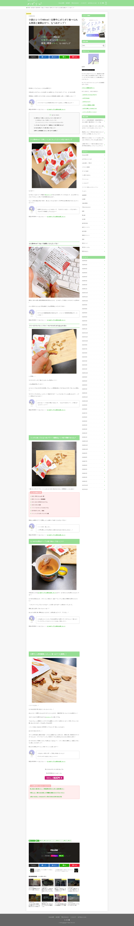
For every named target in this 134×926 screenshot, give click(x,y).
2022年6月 (84, 312)
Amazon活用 (61, 3)
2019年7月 (84, 413)
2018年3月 (84, 477)
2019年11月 (85, 397)
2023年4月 (84, 280)
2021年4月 (84, 361)
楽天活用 (68, 3)
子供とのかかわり (75, 3)
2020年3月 (84, 393)
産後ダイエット (86, 235)
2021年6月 (84, 352)
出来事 (83, 199)
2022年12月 (85, 292)
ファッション (85, 179)
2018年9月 (84, 453)
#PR (42, 840)
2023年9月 (84, 268)
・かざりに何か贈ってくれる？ (89, 112)
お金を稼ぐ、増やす (87, 163)
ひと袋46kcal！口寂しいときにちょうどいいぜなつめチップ (47, 118)
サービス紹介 (85, 171)
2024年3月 (84, 264)
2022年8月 (84, 308)
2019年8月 (84, 409)
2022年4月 (84, 320)
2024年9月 (84, 260)
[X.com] (98, 3)
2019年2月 (84, 433)
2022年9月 (84, 304)
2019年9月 (84, 405)
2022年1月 (84, 328)
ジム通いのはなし (86, 175)
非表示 (57, 115)
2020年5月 (84, 385)
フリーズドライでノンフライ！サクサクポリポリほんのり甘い (49, 122)
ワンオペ (84, 191)
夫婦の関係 (84, 203)
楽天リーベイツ (86, 227)
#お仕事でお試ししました (50, 840)
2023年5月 (84, 276)
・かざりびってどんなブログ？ (89, 94)
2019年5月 (84, 421)
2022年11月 (85, 296)
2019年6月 (84, 417)
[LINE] (103, 3)
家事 (83, 211)
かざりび (64, 922)
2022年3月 (84, 324)
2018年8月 (84, 457)
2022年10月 (85, 300)
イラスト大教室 (86, 167)
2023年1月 (84, 288)
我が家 (83, 215)
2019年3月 (84, 429)
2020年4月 (84, 389)
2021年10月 (85, 340)
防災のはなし (85, 251)
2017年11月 (85, 489)
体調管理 (84, 195)
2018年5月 (84, 469)
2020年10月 (85, 373)
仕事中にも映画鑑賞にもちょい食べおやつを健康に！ (46, 130)
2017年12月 (85, 485)
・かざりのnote (85, 98)
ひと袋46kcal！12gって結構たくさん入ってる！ (46, 120)
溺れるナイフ (48, 194)
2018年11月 (85, 445)
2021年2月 (84, 369)
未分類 (83, 219)
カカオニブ (49, 717)
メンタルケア (83, 3)
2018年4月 (84, 473)
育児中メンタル (86, 247)
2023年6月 (84, 272)
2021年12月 (85, 332)
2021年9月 (84, 344)
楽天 (66, 840)
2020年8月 (84, 377)
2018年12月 (85, 441)
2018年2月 (84, 481)
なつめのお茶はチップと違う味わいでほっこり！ (45, 127)
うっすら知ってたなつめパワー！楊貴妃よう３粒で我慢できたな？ (49, 125)
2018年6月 (84, 465)
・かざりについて (86, 101)
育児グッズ (84, 243)
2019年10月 (85, 401)
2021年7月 (84, 348)
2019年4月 (84, 425)
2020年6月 (84, 381)
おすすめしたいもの (92, 3)
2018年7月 (84, 461)
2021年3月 (84, 365)
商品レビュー (60, 840)
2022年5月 (84, 316)
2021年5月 (84, 357)
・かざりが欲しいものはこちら (89, 108)
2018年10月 (85, 449)
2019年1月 (84, 437)
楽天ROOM (28, 13)
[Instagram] (100, 3)
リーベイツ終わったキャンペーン (90, 187)
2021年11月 (85, 336)
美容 (38, 840)
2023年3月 (84, 284)
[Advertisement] (54, 73)
